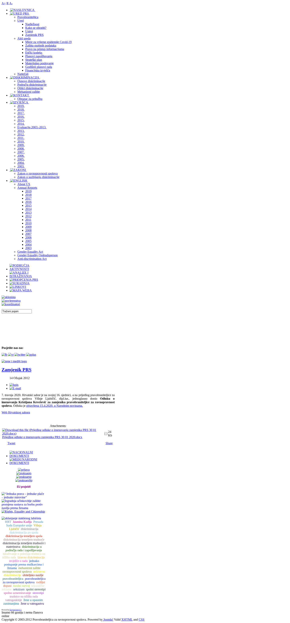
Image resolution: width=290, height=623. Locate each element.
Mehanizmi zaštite (28, 91)
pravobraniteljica (13, 578)
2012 (28, 216)
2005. (20, 159)
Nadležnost (32, 24)
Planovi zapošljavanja (38, 56)
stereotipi (38, 593)
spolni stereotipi (36, 589)
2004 (28, 244)
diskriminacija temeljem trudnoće (23, 539)
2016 (28, 202)
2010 (28, 223)
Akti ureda (24, 38)
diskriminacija (29, 529)
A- (11, 3)
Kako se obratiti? (35, 27)
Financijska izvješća (37, 70)
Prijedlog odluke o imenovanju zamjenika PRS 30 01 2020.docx (42, 437)
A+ (4, 3)
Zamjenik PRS (34, 35)
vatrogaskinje (13, 600)
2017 (28, 198)
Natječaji (22, 74)
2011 (28, 219)
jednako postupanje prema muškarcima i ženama (23, 564)
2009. (20, 145)
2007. (20, 152)
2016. (20, 116)
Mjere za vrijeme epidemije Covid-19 (48, 42)
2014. (20, 123)
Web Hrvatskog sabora (16, 412)
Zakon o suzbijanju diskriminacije (38, 177)
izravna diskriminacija (31, 557)
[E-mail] (15, 388)
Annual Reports (27, 187)
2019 (28, 191)
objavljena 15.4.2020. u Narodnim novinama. (54, 405)
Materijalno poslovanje (39, 63)
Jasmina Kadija (22, 521)
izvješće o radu (18, 561)
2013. (20, 130)
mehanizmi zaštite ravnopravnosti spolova (21, 569)
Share (109, 443)
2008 (28, 230)
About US (23, 184)
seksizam (18, 589)
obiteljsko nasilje (33, 575)
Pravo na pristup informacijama (44, 49)
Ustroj (29, 31)
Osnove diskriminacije (31, 81)
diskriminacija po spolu (23, 532)
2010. (20, 141)
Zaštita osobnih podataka (40, 45)
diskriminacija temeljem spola (24, 536)
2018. (20, 109)
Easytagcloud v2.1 (16, 610)
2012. (20, 134)
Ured (20, 20)
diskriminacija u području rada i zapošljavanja (24, 548)
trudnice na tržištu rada (24, 596)
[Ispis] (13, 384)
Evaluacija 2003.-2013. (31, 127)
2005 (28, 241)
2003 (28, 248)
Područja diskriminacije (32, 84)
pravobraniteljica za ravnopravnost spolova (24, 580)
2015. (20, 120)
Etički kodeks (33, 52)
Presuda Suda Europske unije (24, 523)
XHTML (127, 619)
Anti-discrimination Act (32, 258)
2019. (20, 106)
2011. (20, 138)
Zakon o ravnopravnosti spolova (37, 173)
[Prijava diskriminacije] (9, 297)
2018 (28, 194)
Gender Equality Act (30, 251)
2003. (20, 166)
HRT (8, 521)
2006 (28, 237)
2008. (20, 148)
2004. (20, 162)
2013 (28, 212)
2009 (28, 226)
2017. (20, 113)
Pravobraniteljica (27, 17)
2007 (28, 234)
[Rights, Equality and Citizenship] (23, 511)
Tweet (11, 443)
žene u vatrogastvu (32, 603)
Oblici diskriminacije (30, 88)
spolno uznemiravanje (17, 593)
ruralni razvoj (21, 585)
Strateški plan (33, 59)
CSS (141, 619)
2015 (28, 205)
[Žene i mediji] (14, 361)
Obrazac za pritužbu (29, 99)
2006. (20, 155)
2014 (28, 209)
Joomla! (108, 619)
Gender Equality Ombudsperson (37, 255)
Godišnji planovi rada (38, 67)
